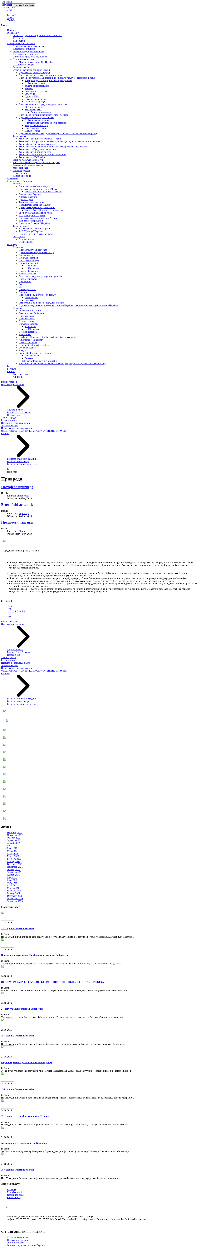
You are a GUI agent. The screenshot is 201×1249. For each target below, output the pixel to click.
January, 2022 (13, 861)
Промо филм (13, 415)
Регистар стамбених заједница (22, 459)
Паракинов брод (15, 1195)
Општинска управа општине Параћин (26, 1245)
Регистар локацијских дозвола (22, 464)
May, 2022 (12, 851)
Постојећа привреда (17, 487)
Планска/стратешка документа (16, 428)
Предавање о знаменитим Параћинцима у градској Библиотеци (34, 955)
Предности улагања (17, 522)
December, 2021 (14, 864)
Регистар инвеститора (18, 461)
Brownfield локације (17, 504)
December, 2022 (14, 832)
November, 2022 (15, 835)
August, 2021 (13, 874)
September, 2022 (15, 840)
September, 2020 (15, 901)
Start (10, 606)
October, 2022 (13, 837)
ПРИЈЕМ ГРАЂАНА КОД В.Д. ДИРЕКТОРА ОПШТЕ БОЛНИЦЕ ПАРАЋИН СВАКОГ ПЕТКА (52, 982)
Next (10, 614)
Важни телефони (9, 382)
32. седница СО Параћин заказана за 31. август (26, 1116)
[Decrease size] (13, 7)
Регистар (5, 433)
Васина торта (13, 1197)
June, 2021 (12, 880)
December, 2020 (14, 896)
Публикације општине (12, 384)
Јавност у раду (8, 417)
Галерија (11, 1189)
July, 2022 (12, 845)
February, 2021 (14, 890)
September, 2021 (15, 872)
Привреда (24, 495)
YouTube (11, 20)
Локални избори (9, 425)
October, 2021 (13, 869)
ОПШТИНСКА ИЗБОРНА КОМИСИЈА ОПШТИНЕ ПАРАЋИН (34, 431)
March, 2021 (13, 888)
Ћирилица (17, 5)
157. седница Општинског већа (17, 928)
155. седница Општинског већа (17, 1089)
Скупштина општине (17, 1237)
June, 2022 (12, 848)
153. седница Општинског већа (17, 1169)
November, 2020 (15, 898)
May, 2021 (12, 882)
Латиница (29, 5)
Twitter (10, 17)
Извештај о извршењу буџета (15, 423)
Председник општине (18, 1240)
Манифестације (15, 1192)
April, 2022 (12, 853)
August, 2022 (13, 843)
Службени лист (15, 409)
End (9, 616)
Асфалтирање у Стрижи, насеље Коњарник (24, 1143)
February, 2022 (14, 859)
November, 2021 (15, 867)
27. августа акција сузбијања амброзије (22, 1009)
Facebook (11, 15)
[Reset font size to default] (9, 10)
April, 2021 (12, 885)
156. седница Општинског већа (17, 1035)
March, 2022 (13, 856)
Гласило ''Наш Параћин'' (19, 412)
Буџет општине (9, 420)
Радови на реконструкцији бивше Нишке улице (26, 1062)
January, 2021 (13, 893)
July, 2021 (12, 877)
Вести (10, 469)
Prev (10, 608)
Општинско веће (15, 1242)
